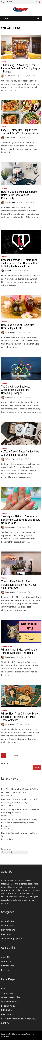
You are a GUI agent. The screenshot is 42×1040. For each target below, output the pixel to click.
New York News (8, 929)
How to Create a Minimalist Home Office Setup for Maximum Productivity (19, 195)
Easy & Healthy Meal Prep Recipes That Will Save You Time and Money (20, 131)
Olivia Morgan (11, 397)
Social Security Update (11, 938)
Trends (4, 62)
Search (4, 763)
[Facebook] (34, 1)
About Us (5, 957)
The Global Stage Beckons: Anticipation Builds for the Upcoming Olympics (15, 390)
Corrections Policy (9, 1001)
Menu (7, 18)
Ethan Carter (11, 202)
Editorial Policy (8, 1005)
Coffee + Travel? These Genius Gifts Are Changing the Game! (20, 453)
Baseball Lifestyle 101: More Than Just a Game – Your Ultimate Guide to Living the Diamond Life (20, 263)
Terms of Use (7, 993)
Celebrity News (8, 925)
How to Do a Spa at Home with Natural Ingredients (17, 326)
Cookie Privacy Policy (10, 997)
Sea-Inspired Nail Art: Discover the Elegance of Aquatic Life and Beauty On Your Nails (20, 520)
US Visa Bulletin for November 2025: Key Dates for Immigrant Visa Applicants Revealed (19, 822)
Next (16, 755)
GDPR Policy (6, 1023)
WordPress (5, 1036)
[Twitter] (36, 1)
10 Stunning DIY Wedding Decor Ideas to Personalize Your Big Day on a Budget (20, 68)
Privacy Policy (7, 965)
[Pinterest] (39, 1)
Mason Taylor (11, 459)
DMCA (4, 988)
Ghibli (10, 646)
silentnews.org (19, 1034)
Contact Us (6, 961)
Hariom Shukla (11, 76)
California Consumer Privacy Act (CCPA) (18, 1018)
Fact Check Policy (9, 1014)
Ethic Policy (6, 1010)
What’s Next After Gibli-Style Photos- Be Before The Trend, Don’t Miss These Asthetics (20, 717)
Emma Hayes (11, 137)
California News (8, 921)
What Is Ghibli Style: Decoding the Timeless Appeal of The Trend (19, 651)
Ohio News (6, 934)
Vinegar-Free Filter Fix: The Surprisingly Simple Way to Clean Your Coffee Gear (19, 584)
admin (9, 271)
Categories (6, 849)
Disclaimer (6, 970)
